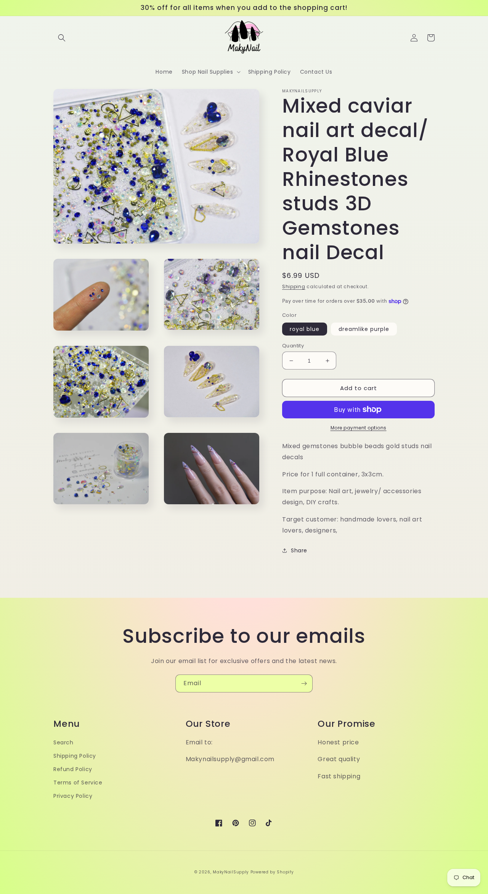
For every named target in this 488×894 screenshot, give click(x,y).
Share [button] (299, 550)
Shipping (293, 286)
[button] (61, 37)
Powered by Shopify (272, 872)
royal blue (304, 329)
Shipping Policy (74, 756)
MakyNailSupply (231, 872)
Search (63, 742)
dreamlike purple (364, 329)
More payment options (359, 427)
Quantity (293, 345)
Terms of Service (78, 782)
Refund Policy (72, 769)
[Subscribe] (303, 683)
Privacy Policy (72, 796)
